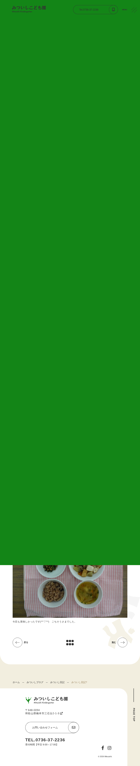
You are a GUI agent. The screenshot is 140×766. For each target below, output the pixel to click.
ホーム (16, 682)
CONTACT (135, 36)
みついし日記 (57, 682)
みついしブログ (35, 682)
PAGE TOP (134, 714)
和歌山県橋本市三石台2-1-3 (42, 713)
